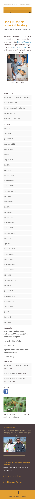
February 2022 (9, 217)
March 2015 (8, 322)
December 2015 (9, 296)
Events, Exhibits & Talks (12, 341)
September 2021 (10, 233)
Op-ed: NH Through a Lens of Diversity (17, 98)
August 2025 (8, 149)
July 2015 (7, 312)
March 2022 (8, 212)
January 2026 (8, 139)
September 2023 (10, 191)
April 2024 (7, 170)
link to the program (20, 47)
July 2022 (7, 207)
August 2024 (8, 160)
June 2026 (7, 128)
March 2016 (8, 286)
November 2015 (9, 301)
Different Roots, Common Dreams (16, 350)
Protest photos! (9, 113)
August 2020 (8, 259)
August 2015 (8, 307)
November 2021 (9, 223)
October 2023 (9, 186)
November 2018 (9, 265)
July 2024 (7, 165)
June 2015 (7, 317)
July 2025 (7, 154)
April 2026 (7, 133)
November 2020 (9, 249)
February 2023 (9, 202)
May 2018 (7, 275)
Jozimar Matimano (24, 42)
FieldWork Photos (12, 417)
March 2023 (8, 196)
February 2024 (9, 175)
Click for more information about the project (14, 455)
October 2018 (9, 270)
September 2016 (10, 280)
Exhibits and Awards (13, 482)
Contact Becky (9, 357)
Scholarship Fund (10, 352)
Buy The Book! (9, 345)
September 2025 (10, 144)
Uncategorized (27, 29)
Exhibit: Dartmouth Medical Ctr (14, 108)
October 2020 (9, 254)
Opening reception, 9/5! (12, 118)
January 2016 (8, 291)
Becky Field (8, 29)
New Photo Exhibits (11, 103)
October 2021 (9, 228)
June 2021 (7, 238)
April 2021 (7, 244)
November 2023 (9, 181)
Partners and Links (13, 476)
